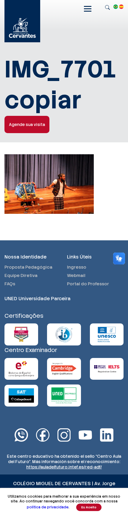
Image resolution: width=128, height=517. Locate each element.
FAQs (9, 283)
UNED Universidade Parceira (37, 298)
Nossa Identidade (25, 257)
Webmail (76, 275)
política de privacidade (47, 507)
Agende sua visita (27, 124)
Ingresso (76, 267)
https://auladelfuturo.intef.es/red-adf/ (64, 467)
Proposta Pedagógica (28, 267)
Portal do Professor (88, 283)
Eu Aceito (88, 507)
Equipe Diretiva (21, 275)
